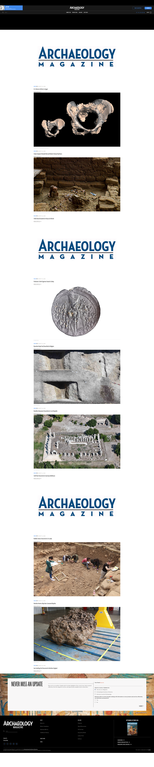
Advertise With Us (44, 729)
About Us (42, 723)
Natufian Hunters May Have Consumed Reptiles (45, 603)
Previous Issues (74, 12)
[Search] (3, 12)
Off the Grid (80, 729)
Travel (41, 742)
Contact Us (5, 738)
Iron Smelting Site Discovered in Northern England (45, 668)
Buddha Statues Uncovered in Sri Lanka (43, 539)
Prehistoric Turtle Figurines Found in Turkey (44, 281)
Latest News (86, 12)
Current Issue (68, 12)
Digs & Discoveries (82, 726)
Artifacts (80, 739)
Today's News (42, 738)
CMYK (149, 749)
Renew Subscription (138, 8)
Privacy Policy (5, 740)
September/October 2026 (132, 720)
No (97, 702)
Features (80, 723)
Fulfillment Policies (44, 732)
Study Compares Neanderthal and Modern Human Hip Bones (48, 154)
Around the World (82, 732)
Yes (97, 700)
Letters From (81, 735)
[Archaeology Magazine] (18, 728)
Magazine (102, 689)
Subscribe (148, 8)
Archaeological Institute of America (104, 692)
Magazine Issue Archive (124, 744)
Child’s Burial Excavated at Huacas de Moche (44, 219)
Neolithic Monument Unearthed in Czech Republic (45, 411)
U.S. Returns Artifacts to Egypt (41, 89)
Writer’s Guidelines (44, 726)
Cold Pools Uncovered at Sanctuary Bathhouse (44, 476)
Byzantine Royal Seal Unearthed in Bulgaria (44, 346)
